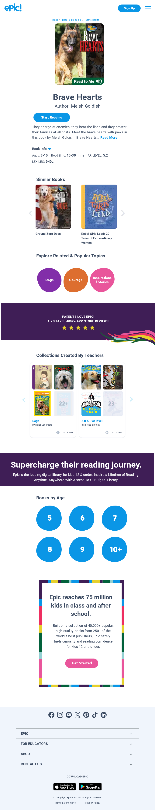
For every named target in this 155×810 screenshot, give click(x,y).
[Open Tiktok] (95, 715)
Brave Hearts (92, 20)
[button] (53, 400)
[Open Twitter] (77, 715)
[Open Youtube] (69, 715)
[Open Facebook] (51, 715)
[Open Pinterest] (86, 715)
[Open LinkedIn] (104, 715)
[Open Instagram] (60, 715)
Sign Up (129, 8)
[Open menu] (148, 8)
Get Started (82, 663)
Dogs (55, 20)
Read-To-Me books (71, 20)
